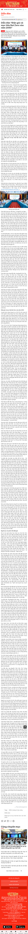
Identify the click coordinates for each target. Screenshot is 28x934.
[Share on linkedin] (8, 821)
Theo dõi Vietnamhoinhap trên (8, 19)
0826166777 (17, 912)
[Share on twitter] (5, 821)
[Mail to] (10, 821)
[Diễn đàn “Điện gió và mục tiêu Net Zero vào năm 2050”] (14, 47)
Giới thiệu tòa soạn (14, 887)
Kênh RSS (14, 921)
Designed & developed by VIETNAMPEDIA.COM (10, 923)
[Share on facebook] (2, 821)
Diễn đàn (6, 13)
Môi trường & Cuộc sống (16, 810)
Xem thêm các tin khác (12, 871)
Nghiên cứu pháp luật (9, 9)
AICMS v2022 (24, 923)
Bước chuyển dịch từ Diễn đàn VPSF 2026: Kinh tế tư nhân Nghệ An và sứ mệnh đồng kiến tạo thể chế (13, 846)
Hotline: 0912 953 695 (14, 884)
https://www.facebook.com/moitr (9, 189)
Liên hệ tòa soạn (14, 881)
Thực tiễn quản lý (20, 9)
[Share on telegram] (13, 821)
